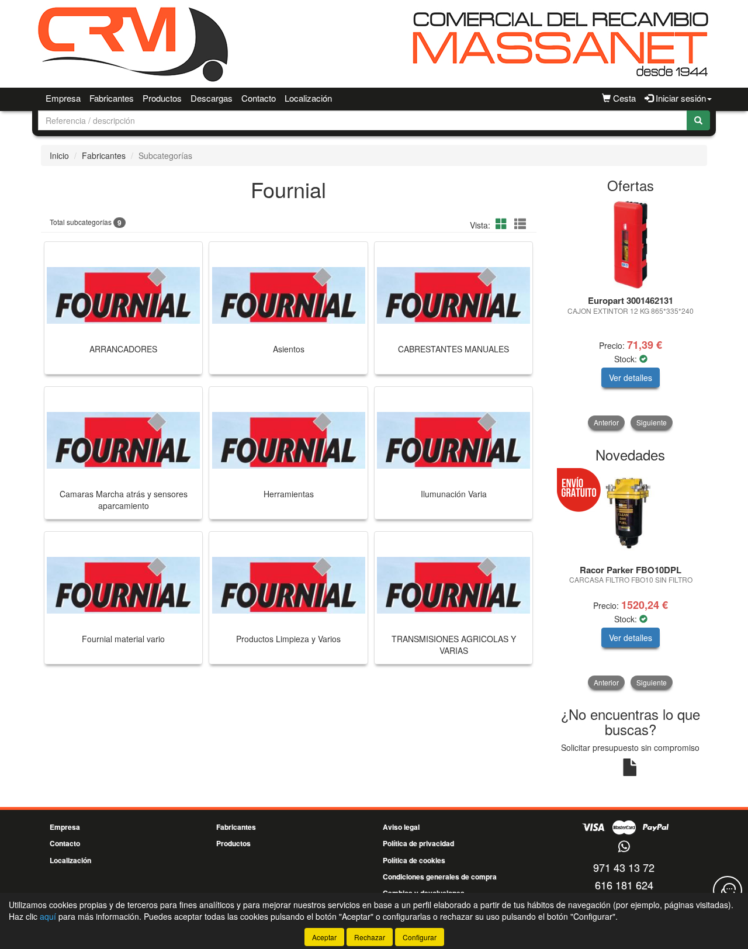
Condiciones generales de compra (440, 876)
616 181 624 (624, 884)
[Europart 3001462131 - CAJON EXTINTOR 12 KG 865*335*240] (631, 245)
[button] (503, 223)
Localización (308, 98)
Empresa (63, 98)
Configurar (420, 937)
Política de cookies (414, 860)
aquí (48, 916)
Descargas (212, 98)
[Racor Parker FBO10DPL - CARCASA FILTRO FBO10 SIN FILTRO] (631, 514)
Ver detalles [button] (630, 377)
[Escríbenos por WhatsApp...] (624, 847)
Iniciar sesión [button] (679, 98)
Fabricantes (111, 98)
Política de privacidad (418, 843)
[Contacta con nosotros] (727, 890)
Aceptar (324, 937)
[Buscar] (698, 120)
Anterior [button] (606, 422)
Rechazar (369, 937)
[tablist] (631, 315)
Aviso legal (401, 827)
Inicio (59, 155)
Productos (162, 98)
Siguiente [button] (651, 422)
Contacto (258, 98)
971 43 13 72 (623, 867)
